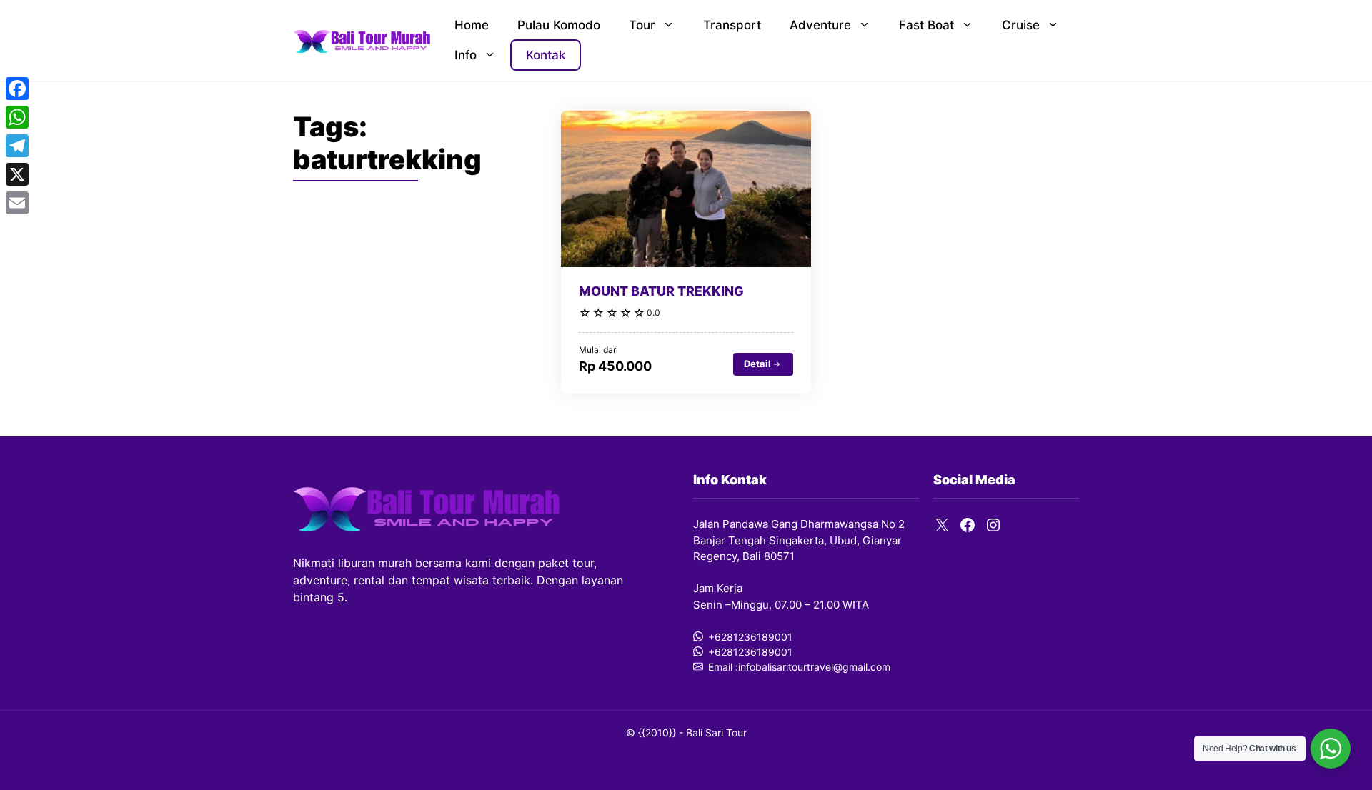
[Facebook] (17, 88)
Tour (642, 25)
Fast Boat (926, 25)
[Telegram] (17, 145)
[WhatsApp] (17, 117)
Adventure (820, 25)
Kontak (545, 55)
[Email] (17, 203)
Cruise (1021, 25)
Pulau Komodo (558, 25)
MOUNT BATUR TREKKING (661, 291)
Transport (732, 25)
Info (465, 55)
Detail (757, 363)
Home (471, 25)
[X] (17, 174)
